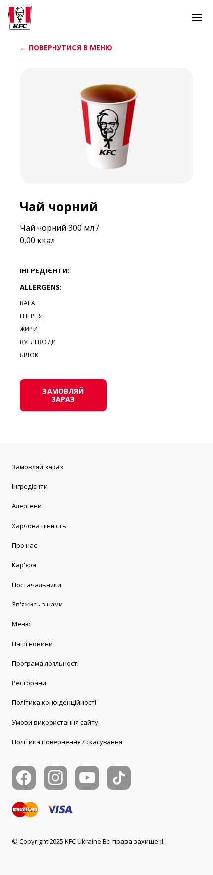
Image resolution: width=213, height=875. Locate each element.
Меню (21, 624)
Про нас (24, 546)
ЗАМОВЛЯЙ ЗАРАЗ (63, 395)
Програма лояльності (45, 664)
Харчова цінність (39, 526)
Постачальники (36, 585)
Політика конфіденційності (54, 703)
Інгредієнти (30, 487)
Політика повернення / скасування (67, 742)
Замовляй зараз (37, 467)
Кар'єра (24, 565)
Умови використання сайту (55, 723)
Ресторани (29, 683)
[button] (197, 18)
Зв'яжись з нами (37, 604)
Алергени (27, 506)
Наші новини (32, 644)
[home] (20, 18)
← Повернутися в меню (66, 48)
